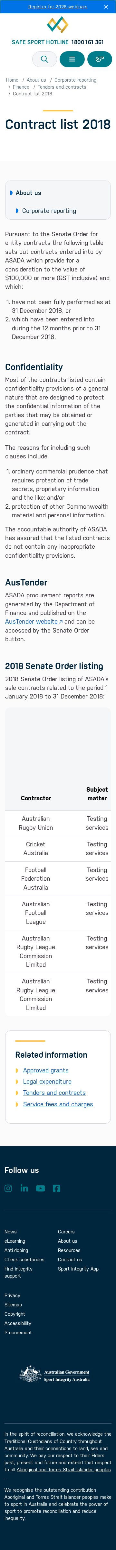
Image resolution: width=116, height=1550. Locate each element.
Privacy (12, 1295)
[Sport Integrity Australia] (58, 24)
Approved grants (46, 1070)
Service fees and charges (58, 1104)
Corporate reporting (75, 80)
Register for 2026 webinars (57, 6)
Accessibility (18, 1323)
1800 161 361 (88, 42)
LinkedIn (24, 1188)
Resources (69, 1250)
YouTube (40, 1188)
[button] (44, 59)
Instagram (8, 1188)
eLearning (15, 1241)
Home (12, 80)
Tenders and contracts (62, 87)
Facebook (56, 1188)
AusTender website (31, 621)
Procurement (18, 1332)
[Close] (106, 7)
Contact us (70, 1259)
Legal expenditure (47, 1081)
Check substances (24, 1259)
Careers (66, 1231)
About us (36, 80)
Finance (21, 87)
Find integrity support (19, 1272)
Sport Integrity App (78, 1268)
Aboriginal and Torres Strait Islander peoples (64, 1469)
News (11, 1231)
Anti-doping (16, 1250)
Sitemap (13, 1304)
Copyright (15, 1314)
